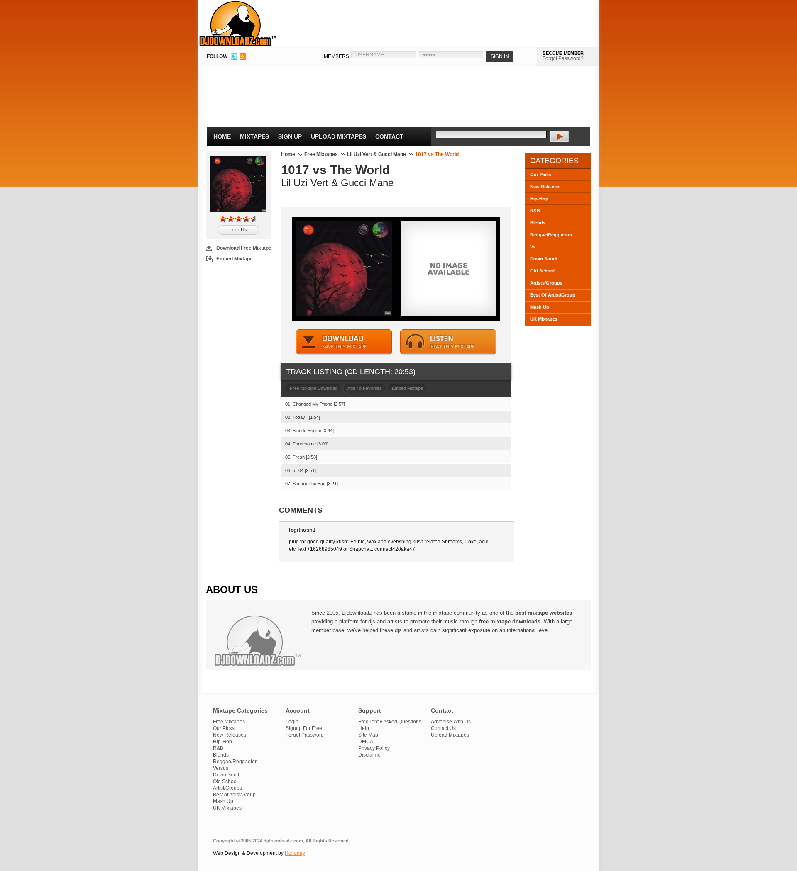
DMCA (365, 741)
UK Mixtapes (543, 318)
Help (363, 728)
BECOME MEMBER (563, 53)
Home (222, 136)
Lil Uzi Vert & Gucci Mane (376, 154)
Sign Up (290, 136)
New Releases (545, 186)
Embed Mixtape (234, 259)
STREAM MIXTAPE (448, 342)
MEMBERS (336, 56)
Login (292, 722)
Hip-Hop (539, 198)
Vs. (533, 246)
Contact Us (443, 728)
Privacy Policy (374, 748)
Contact (389, 136)
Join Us (238, 230)
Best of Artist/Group (234, 795)
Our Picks (540, 174)
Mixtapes (254, 136)
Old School (542, 270)
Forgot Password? (563, 58)
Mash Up (539, 306)
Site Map (368, 735)
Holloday (295, 853)
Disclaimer (370, 755)
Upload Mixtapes (338, 136)
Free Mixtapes (321, 154)
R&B (535, 210)
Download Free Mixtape (243, 248)
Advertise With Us (451, 722)
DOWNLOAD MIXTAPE (344, 342)
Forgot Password (305, 735)
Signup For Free (304, 728)
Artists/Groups (546, 282)
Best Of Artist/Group (552, 294)
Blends (537, 222)
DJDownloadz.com (238, 23)
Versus (220, 768)
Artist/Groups (227, 788)
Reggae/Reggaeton (551, 234)
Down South (543, 258)
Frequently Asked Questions (389, 722)
